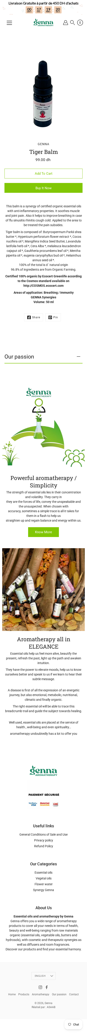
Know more (43, 532)
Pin (55, 317)
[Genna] (44, 22)
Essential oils (43, 872)
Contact (74, 994)
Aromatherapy (40, 994)
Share (36, 317)
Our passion (19, 356)
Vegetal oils (44, 878)
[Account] (65, 22)
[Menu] (9, 23)
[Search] (72, 22)
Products (23, 994)
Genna (48, 1003)
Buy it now (43, 188)
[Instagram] (40, 987)
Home (12, 994)
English (40, 976)
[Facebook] (47, 987)
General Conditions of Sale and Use (43, 834)
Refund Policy (43, 846)
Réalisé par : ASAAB (43, 1007)
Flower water (44, 884)
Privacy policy (43, 840)
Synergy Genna (43, 890)
